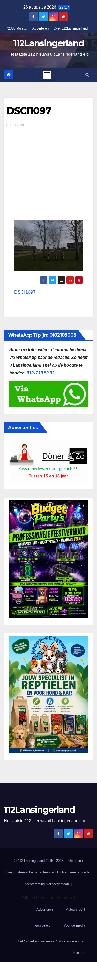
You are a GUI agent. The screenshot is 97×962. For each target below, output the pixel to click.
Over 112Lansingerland (71, 28)
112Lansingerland (48, 43)
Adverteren (40, 28)
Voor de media (74, 925)
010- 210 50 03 (40, 373)
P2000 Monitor (16, 28)
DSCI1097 (28, 111)
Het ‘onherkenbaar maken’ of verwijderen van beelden (51, 947)
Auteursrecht (75, 910)
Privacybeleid (40, 925)
